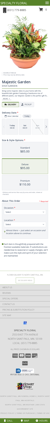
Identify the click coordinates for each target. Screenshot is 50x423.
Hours (43, 420)
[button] (43, 10)
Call (9, 420)
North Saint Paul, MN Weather (19, 405)
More (5, 98)
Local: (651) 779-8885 (25, 343)
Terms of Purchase (26, 413)
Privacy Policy (7, 413)
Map (26, 420)
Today (26, 116)
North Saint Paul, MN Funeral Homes (18, 396)
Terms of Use (43, 413)
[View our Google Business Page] (25, 324)
